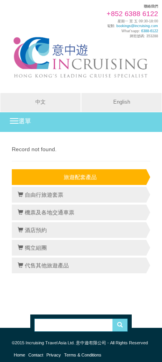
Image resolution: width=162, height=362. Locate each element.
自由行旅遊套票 (43, 195)
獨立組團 (35, 248)
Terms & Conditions (82, 355)
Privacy (53, 355)
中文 (40, 102)
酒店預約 (35, 230)
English (121, 102)
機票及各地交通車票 (48, 212)
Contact (35, 355)
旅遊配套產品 (80, 177)
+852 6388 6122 (132, 14)
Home (19, 355)
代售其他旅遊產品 (46, 265)
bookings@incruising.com (137, 26)
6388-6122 (149, 31)
